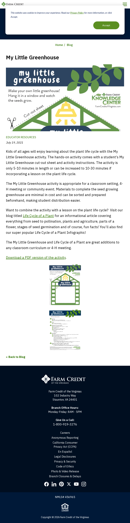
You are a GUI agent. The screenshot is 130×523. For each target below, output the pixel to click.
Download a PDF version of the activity (36, 257)
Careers (65, 432)
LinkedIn (54, 484)
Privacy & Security (65, 461)
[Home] (65, 376)
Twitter (69, 484)
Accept (106, 25)
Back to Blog (16, 357)
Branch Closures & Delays (65, 476)
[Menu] (125, 4)
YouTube (76, 484)
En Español (65, 451)
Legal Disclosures (65, 456)
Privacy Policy (77, 12)
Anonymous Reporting (65, 437)
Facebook (46, 484)
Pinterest (61, 484)
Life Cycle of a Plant (38, 215)
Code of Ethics (65, 466)
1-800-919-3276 (65, 424)
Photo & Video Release (65, 471)
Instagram (83, 484)
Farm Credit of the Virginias (13, 4)
